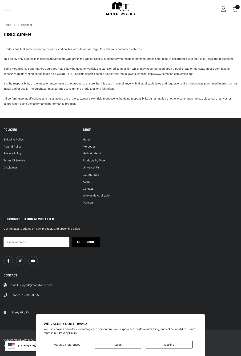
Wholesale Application (97, 195)
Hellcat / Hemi (92, 153)
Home (7, 25)
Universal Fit (91, 167)
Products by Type (94, 160)
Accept (118, 344)
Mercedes (89, 146)
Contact (88, 188)
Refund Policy (12, 146)
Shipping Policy (14, 139)
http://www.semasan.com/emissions (170, 74)
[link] (8, 260)
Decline (169, 344)
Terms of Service (14, 160)
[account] (223, 9)
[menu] (7, 8)
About (86, 181)
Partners (88, 202)
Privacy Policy (12, 153)
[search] (19, 9)
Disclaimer (10, 167)
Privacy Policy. (68, 333)
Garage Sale (91, 174)
